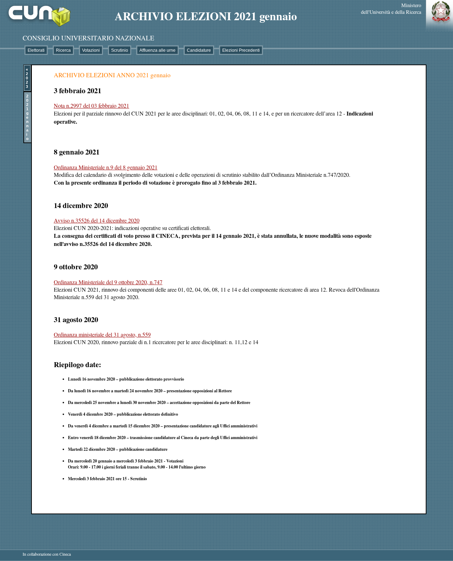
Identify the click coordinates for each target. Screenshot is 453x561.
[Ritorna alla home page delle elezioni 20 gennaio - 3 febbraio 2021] (36, 29)
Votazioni (91, 50)
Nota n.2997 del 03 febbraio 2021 (91, 105)
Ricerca (63, 50)
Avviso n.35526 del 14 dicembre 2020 (96, 220)
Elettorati (36, 50)
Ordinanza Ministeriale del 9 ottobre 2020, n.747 (108, 282)
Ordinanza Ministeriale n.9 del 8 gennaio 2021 (105, 167)
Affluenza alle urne (157, 50)
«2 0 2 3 (27, 78)
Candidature (199, 50)
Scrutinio (119, 50)
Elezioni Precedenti (241, 50)
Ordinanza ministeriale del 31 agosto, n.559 (102, 334)
